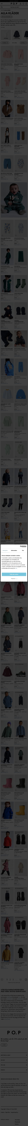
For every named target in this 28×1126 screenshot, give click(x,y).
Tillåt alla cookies (14, 574)
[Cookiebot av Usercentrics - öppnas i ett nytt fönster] (20, 546)
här (16, 568)
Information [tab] (14, 550)
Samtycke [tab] (5, 550)
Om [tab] (23, 550)
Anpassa (13, 578)
